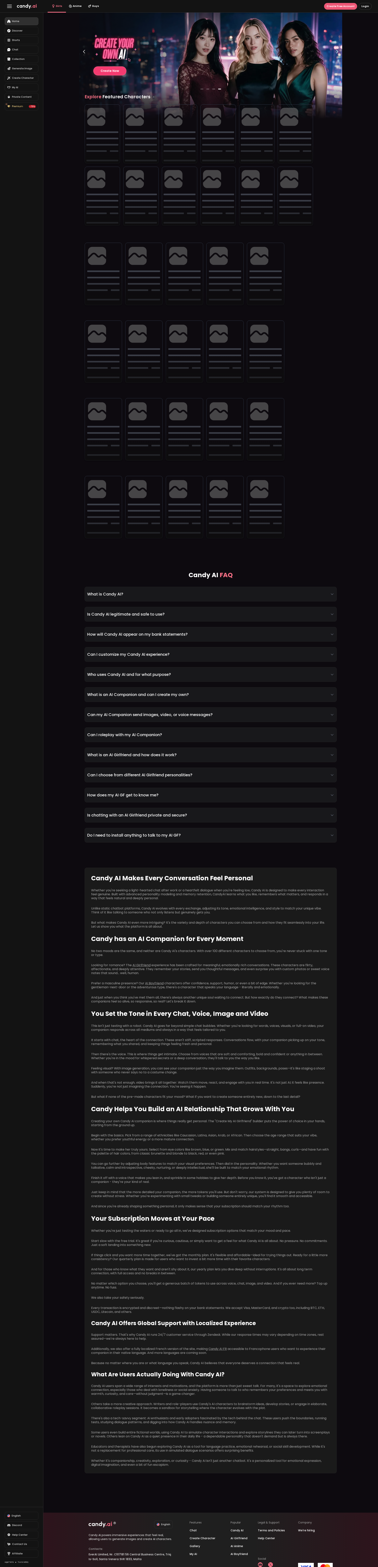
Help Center (266, 1538)
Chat (193, 1530)
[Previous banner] (84, 68)
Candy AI (237, 1530)
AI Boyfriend (154, 983)
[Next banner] (337, 68)
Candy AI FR (217, 1349)
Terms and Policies (271, 1530)
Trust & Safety (23, 1562)
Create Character (202, 1538)
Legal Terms (9, 1562)
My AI (193, 1554)
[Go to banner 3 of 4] (213, 89)
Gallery (195, 1546)
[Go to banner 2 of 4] (207, 89)
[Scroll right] (153, 97)
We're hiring (306, 1530)
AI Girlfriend (141, 965)
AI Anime (237, 1546)
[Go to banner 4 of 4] (219, 89)
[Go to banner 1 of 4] (201, 89)
